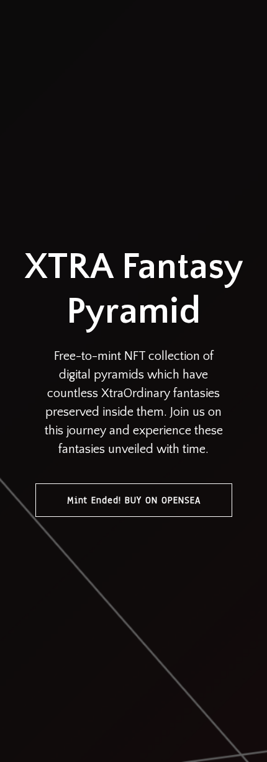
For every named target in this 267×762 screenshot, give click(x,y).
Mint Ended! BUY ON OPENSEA (134, 500)
